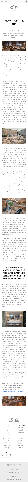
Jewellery (20, 429)
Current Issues (7, 454)
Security (14, 476)
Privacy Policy (14, 469)
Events (20, 434)
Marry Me (7, 448)
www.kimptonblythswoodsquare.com (13, 391)
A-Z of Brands (7, 442)
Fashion (20, 427)
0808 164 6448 (20, 442)
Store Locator (20, 445)
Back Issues (7, 457)
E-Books (7, 452)
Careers (20, 447)
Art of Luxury (7, 447)
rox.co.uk (7, 435)
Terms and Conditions (14, 479)
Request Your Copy (7, 456)
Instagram (7, 429)
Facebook (7, 431)
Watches (20, 430)
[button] (27, 1)
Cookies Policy (14, 472)
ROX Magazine (20, 425)
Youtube (7, 433)
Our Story (7, 440)
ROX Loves (21, 432)
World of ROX (7, 438)
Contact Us (21, 443)
